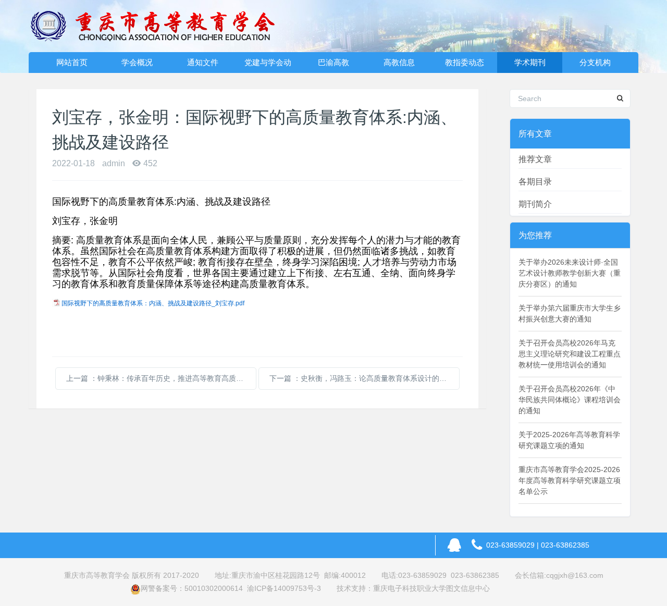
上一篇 (161, 378)
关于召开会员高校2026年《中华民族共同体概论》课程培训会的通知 (569, 400)
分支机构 (595, 62)
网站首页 (72, 62)
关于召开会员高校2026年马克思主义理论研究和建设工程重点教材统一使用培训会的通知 (569, 354)
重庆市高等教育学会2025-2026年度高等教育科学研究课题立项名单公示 (569, 480)
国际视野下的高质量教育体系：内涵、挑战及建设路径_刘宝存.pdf (152, 303)
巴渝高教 (333, 62)
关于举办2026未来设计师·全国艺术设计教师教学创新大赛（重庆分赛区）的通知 (569, 273)
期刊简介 (535, 204)
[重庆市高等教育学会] (159, 26)
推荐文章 (535, 159)
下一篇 (364, 378)
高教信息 (399, 62)
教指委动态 (464, 62)
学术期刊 (530, 62)
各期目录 (535, 181)
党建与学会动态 (267, 65)
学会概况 (137, 62)
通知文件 (202, 62)
